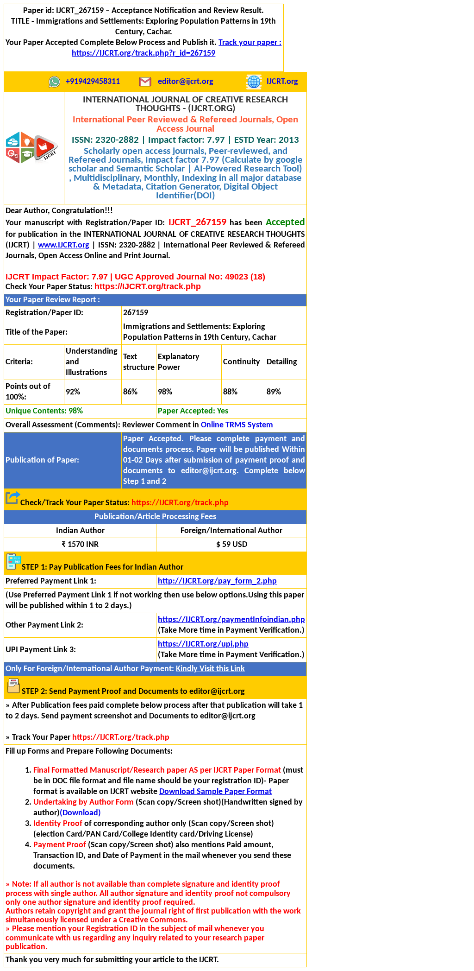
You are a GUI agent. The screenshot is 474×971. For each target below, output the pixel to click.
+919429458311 (93, 81)
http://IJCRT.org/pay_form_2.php (217, 581)
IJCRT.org (282, 81)
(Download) (80, 813)
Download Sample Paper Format (215, 791)
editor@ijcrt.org (185, 81)
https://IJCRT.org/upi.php (203, 644)
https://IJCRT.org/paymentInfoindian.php (231, 620)
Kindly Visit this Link (210, 669)
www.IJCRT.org (63, 245)
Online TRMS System (237, 425)
